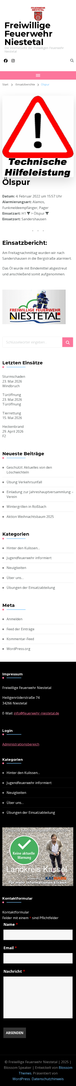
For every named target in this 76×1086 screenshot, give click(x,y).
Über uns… (15, 577)
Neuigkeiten (16, 567)
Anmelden (14, 619)
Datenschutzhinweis (48, 1079)
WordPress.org (18, 648)
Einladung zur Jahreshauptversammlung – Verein (40, 494)
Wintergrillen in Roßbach (26, 506)
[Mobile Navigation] (38, 75)
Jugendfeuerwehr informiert (29, 558)
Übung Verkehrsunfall (24, 482)
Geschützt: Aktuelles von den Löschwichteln (29, 469)
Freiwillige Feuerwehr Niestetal (28, 33)
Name (10, 924)
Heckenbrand (13, 426)
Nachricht (14, 971)
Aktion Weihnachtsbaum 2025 (30, 516)
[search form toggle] (72, 60)
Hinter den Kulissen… (23, 548)
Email (10, 947)
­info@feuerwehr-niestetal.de (36, 713)
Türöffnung (11, 394)
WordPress (21, 1079)
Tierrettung (11, 413)
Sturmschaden (13, 376)
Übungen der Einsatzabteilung (31, 587)
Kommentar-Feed (20, 639)
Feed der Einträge (20, 629)
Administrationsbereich (20, 744)
